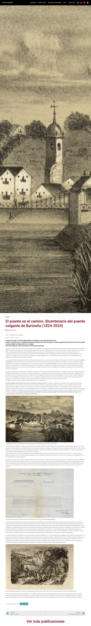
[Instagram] (81, 3)
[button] (21, 603)
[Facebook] (78, 3)
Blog (7, 317)
